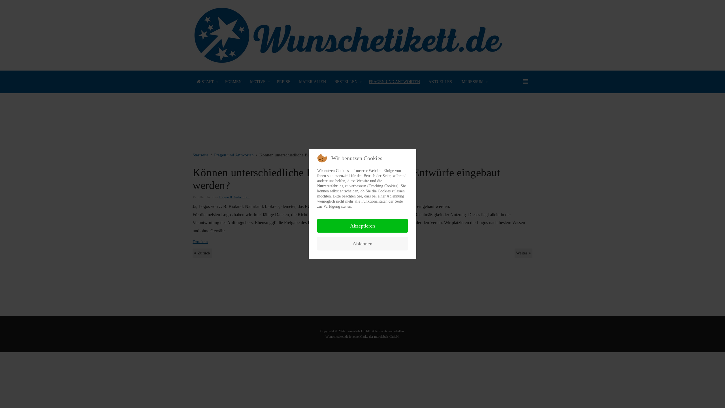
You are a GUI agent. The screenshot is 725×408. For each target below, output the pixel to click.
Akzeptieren (362, 226)
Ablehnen (362, 243)
